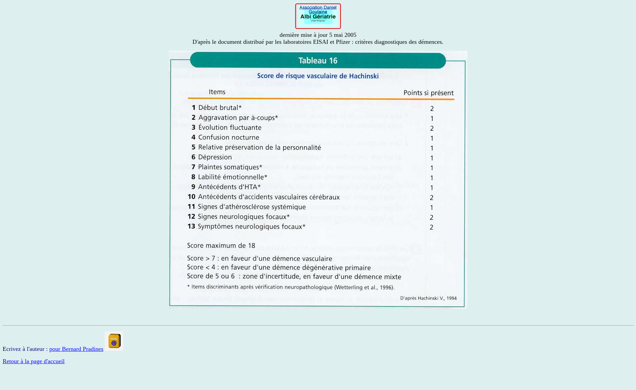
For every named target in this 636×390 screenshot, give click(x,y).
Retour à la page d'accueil (34, 361)
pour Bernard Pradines (76, 349)
